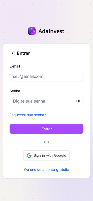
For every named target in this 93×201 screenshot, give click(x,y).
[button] (47, 155)
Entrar (47, 129)
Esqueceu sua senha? (28, 115)
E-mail (15, 66)
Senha (15, 91)
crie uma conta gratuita (49, 169)
